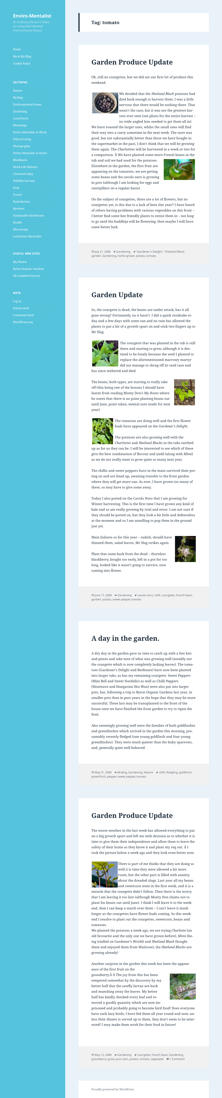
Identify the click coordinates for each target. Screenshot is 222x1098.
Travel (17, 195)
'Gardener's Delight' (149, 252)
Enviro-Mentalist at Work (29, 132)
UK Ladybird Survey (26, 276)
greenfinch (98, 776)
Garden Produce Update (132, 61)
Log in (17, 301)
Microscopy (20, 229)
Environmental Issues (27, 104)
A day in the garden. (125, 638)
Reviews (18, 208)
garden (96, 256)
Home (17, 49)
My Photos (20, 262)
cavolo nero (145, 595)
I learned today (23, 174)
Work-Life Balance (25, 167)
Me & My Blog (22, 56)
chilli (157, 595)
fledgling (172, 772)
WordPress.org (23, 322)
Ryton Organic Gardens (28, 269)
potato (140, 256)
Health (17, 222)
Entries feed (21, 308)
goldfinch (185, 772)
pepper (111, 776)
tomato (151, 256)
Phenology (20, 125)
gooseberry (98, 1059)
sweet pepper (121, 599)
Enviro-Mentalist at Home (30, 153)
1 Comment (177, 1059)
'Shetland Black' (174, 252)
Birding (18, 97)
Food (16, 188)
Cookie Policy (22, 63)
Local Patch (20, 118)
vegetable (157, 1059)
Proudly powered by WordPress (112, 1089)
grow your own (118, 1059)
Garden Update (117, 294)
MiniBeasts (20, 160)
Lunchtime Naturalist (27, 236)
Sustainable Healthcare (28, 215)
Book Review (21, 202)
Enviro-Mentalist (32, 15)
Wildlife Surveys (24, 181)
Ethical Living (22, 139)
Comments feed (23, 315)
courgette (168, 595)
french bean (184, 595)
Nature (17, 90)
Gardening (20, 111)
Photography (21, 146)
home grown (126, 256)
